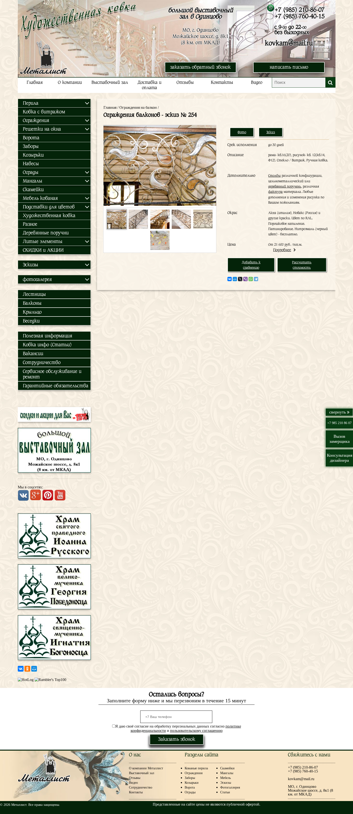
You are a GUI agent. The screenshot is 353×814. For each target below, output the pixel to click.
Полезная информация (47, 336)
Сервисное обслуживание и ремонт (52, 374)
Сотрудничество (42, 362)
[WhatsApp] (251, 279)
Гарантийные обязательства (55, 386)
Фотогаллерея (230, 787)
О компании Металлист (146, 768)
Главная (35, 82)
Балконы (32, 303)
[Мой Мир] (34, 669)
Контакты (222, 82)
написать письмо (289, 67)
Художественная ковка (49, 215)
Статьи (225, 792)
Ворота (31, 137)
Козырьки (33, 155)
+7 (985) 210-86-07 (299, 9)
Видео (256, 82)
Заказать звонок (176, 739)
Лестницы (34, 294)
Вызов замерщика (339, 439)
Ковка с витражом (44, 112)
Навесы (31, 163)
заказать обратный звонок (200, 67)
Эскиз (270, 132)
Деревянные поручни (46, 233)
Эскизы (225, 782)
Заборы (31, 146)
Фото (241, 132)
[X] (240, 279)
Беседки (31, 321)
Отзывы (185, 82)
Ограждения (193, 773)
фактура (275, 192)
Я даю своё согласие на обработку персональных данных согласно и (178, 728)
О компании (70, 82)
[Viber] (245, 279)
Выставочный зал (109, 82)
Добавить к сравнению (251, 264)
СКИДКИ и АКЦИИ (43, 250)
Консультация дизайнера (339, 458)
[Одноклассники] (27, 669)
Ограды (190, 792)
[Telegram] (256, 279)
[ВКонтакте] (21, 669)
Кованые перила (200, 768)
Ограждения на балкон (138, 107)
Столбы (274, 175)
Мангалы (226, 773)
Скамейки (33, 189)
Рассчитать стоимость (301, 264)
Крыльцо (32, 312)
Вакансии (33, 353)
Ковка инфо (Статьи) (47, 344)
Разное (30, 224)
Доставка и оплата (149, 85)
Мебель (225, 778)
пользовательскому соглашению (196, 731)
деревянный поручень (284, 186)
